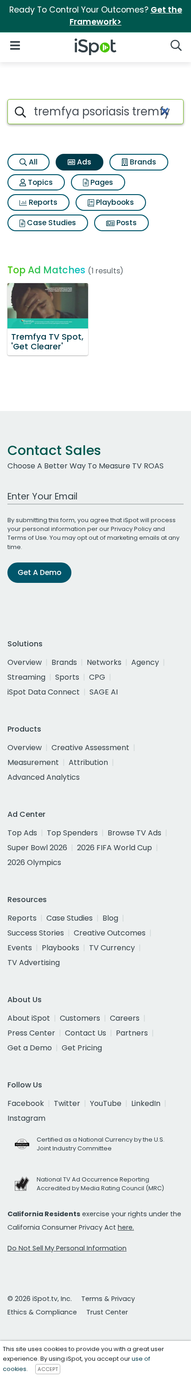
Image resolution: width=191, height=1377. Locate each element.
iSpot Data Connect (43, 692)
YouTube (105, 1103)
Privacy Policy (131, 529)
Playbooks (114, 202)
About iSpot (28, 1018)
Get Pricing (82, 1047)
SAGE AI (103, 692)
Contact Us (85, 1033)
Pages (101, 182)
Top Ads (22, 832)
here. (126, 1227)
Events (19, 947)
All (32, 162)
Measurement (33, 762)
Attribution (88, 762)
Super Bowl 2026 (37, 847)
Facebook (25, 1103)
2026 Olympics (34, 862)
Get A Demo (39, 572)
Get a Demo (29, 1047)
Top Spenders (72, 832)
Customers (80, 1018)
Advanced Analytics (43, 777)
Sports (67, 677)
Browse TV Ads (134, 832)
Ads (83, 162)
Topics (39, 182)
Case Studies (50, 222)
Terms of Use (27, 538)
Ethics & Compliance (42, 1312)
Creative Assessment (90, 747)
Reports (42, 202)
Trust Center (107, 1312)
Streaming (26, 677)
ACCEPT (48, 1369)
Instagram (26, 1118)
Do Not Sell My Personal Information (67, 1248)
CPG (97, 677)
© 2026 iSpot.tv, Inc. (39, 1298)
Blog (110, 918)
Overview (24, 662)
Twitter (67, 1103)
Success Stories (35, 933)
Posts (126, 222)
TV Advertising (33, 962)
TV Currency (112, 947)
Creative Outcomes (110, 933)
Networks (104, 662)
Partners (132, 1033)
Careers (125, 1018)
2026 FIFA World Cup (114, 847)
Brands (142, 162)
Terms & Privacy (108, 1298)
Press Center (31, 1033)
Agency (145, 662)
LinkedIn (145, 1103)
